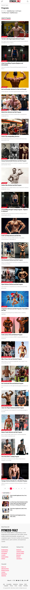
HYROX (3, 558)
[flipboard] (28, 580)
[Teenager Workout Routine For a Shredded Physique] (15, 471)
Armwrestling (4, 556)
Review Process (5, 570)
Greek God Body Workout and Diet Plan (11, 235)
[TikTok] (24, 580)
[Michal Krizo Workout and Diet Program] (15, 102)
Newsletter (4, 574)
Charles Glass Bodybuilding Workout (10, 136)
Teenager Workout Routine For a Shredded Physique (14, 481)
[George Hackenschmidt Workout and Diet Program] (15, 151)
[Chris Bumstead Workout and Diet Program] (15, 250)
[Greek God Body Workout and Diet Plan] (15, 226)
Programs (4, 158)
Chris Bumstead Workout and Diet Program (12, 260)
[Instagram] (20, 580)
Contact (3, 572)
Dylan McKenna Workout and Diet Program (12, 284)
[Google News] (19, 580)
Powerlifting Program (5, 12)
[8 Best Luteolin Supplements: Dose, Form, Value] (5, 497)
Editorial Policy (5, 568)
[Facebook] (13, 580)
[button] (2, 1)
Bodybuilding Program (11, 10)
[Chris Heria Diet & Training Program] (15, 447)
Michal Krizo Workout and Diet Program (11, 112)
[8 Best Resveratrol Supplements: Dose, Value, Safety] (5, 517)
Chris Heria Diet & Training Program (10, 456)
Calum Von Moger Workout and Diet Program (12, 408)
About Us (3, 566)
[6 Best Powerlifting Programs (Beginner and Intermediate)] (15, 54)
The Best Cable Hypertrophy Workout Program (12, 39)
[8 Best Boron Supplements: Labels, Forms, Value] (5, 510)
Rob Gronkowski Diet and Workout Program (12, 383)
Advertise (3, 575)
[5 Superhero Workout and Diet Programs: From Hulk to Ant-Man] (15, 299)
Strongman (4, 553)
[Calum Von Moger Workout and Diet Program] (15, 398)
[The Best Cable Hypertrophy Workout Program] (15, 29)
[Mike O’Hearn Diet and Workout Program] (15, 349)
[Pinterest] (22, 580)
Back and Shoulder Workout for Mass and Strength (13, 89)
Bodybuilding (4, 549)
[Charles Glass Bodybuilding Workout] (15, 127)
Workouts (4, 36)
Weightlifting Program (13, 12)
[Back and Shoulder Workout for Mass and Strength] (15, 80)
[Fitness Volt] (15, 1)
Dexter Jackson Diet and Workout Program (11, 334)
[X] (15, 580)
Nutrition (18, 555)
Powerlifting (4, 551)
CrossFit (3, 555)
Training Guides (20, 551)
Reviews (18, 556)
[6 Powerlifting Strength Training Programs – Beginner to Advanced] (15, 200)
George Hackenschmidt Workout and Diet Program (13, 161)
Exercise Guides (20, 553)
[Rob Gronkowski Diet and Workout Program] (15, 374)
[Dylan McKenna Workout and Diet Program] (15, 275)
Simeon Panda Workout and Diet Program (11, 432)
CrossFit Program (18, 10)
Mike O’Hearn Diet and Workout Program (11, 359)
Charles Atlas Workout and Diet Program (11, 185)
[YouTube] (17, 580)
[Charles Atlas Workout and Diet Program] (15, 175)
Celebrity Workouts (6, 332)
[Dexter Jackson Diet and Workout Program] (15, 325)
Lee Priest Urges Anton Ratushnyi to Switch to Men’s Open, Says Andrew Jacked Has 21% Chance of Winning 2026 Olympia (19, 503)
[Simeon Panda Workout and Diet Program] (15, 422)
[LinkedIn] (26, 580)
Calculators (19, 558)
